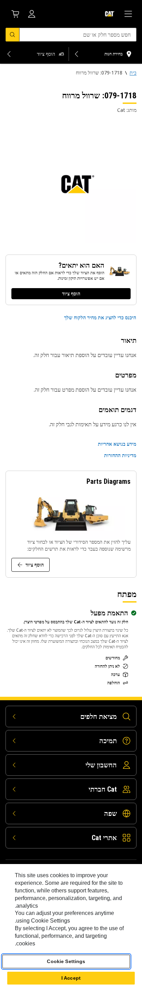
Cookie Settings (66, 961)
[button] (100, 317)
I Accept (71, 978)
